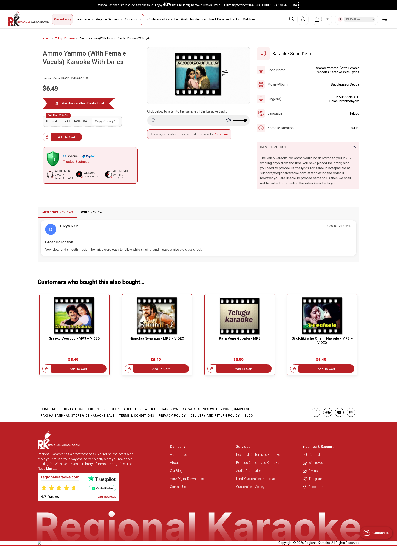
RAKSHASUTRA (285, 5)
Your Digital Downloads (187, 479)
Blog (248, 415)
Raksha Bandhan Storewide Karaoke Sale (77, 415)
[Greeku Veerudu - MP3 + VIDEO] (74, 316)
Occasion (131, 19)
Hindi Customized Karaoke (255, 479)
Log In (93, 409)
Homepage (49, 409)
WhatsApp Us (318, 463)
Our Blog (176, 471)
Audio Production (193, 19)
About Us (176, 463)
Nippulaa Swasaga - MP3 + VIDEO (157, 338)
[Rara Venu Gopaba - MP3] (239, 316)
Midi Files (249, 19)
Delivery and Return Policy (215, 415)
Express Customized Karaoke (258, 463)
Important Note (274, 147)
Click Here (221, 134)
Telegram (315, 479)
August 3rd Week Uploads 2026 (150, 409)
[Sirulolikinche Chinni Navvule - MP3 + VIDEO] (322, 316)
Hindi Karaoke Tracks (224, 19)
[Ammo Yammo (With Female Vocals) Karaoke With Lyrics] (198, 75)
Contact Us (73, 409)
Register (111, 409)
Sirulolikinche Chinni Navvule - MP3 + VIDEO (322, 340)
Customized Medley (250, 487)
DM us (313, 471)
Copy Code (103, 121)
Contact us (316, 454)
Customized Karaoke (162, 19)
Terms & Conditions (136, 415)
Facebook (316, 487)
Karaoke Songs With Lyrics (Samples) (215, 409)
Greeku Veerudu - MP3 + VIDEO (74, 338)
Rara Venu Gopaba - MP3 (240, 338)
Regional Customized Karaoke (258, 454)
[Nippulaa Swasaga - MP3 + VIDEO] (157, 316)
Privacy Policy (172, 415)
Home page (178, 454)
